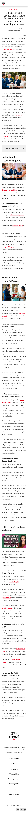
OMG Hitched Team (9, 28)
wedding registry (7, 608)
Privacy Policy (14, 794)
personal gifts (19, 115)
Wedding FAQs (14, 9)
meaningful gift (14, 582)
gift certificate (6, 598)
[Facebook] (17, 809)
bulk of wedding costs (17, 215)
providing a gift (10, 247)
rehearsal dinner (17, 226)
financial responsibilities (10, 190)
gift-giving (5, 136)
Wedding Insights (14, 779)
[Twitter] (21, 809)
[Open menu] (24, 3)
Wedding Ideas (14, 774)
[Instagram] (24, 809)
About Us (14, 763)
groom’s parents (7, 49)
